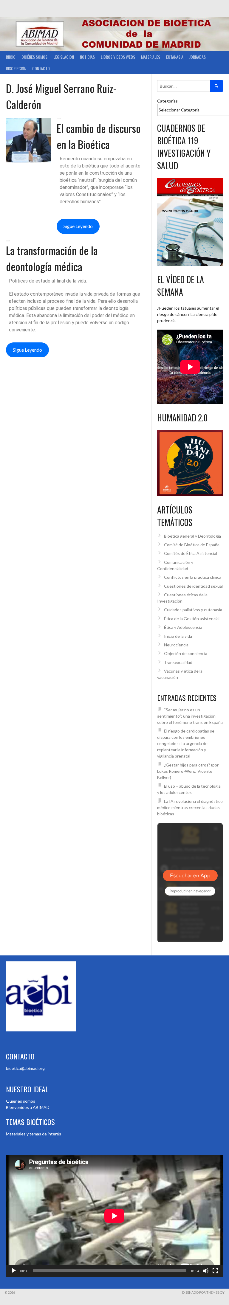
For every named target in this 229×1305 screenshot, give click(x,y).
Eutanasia (174, 57)
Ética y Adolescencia (183, 627)
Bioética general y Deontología (192, 536)
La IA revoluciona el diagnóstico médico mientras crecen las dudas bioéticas (190, 807)
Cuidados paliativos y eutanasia (193, 609)
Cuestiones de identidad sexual (193, 586)
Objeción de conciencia (185, 653)
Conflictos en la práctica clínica (192, 577)
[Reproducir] (14, 1271)
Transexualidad (178, 662)
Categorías (167, 100)
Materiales (150, 57)
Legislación (63, 57)
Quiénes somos (34, 57)
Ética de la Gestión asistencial (191, 618)
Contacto (41, 68)
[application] (114, 1216)
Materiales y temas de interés (33, 1133)
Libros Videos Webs (118, 57)
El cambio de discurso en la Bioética (99, 136)
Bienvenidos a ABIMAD (27, 1107)
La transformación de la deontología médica (52, 258)
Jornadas (197, 57)
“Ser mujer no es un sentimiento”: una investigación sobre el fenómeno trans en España (190, 716)
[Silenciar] (206, 1271)
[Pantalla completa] (215, 1271)
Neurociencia (176, 644)
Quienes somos (20, 1101)
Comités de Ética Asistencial (190, 553)
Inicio (11, 57)
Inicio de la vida (178, 636)
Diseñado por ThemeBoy (203, 1292)
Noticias (87, 57)
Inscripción (16, 68)
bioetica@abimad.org (25, 1068)
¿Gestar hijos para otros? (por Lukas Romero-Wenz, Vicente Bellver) (188, 771)
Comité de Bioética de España (191, 544)
